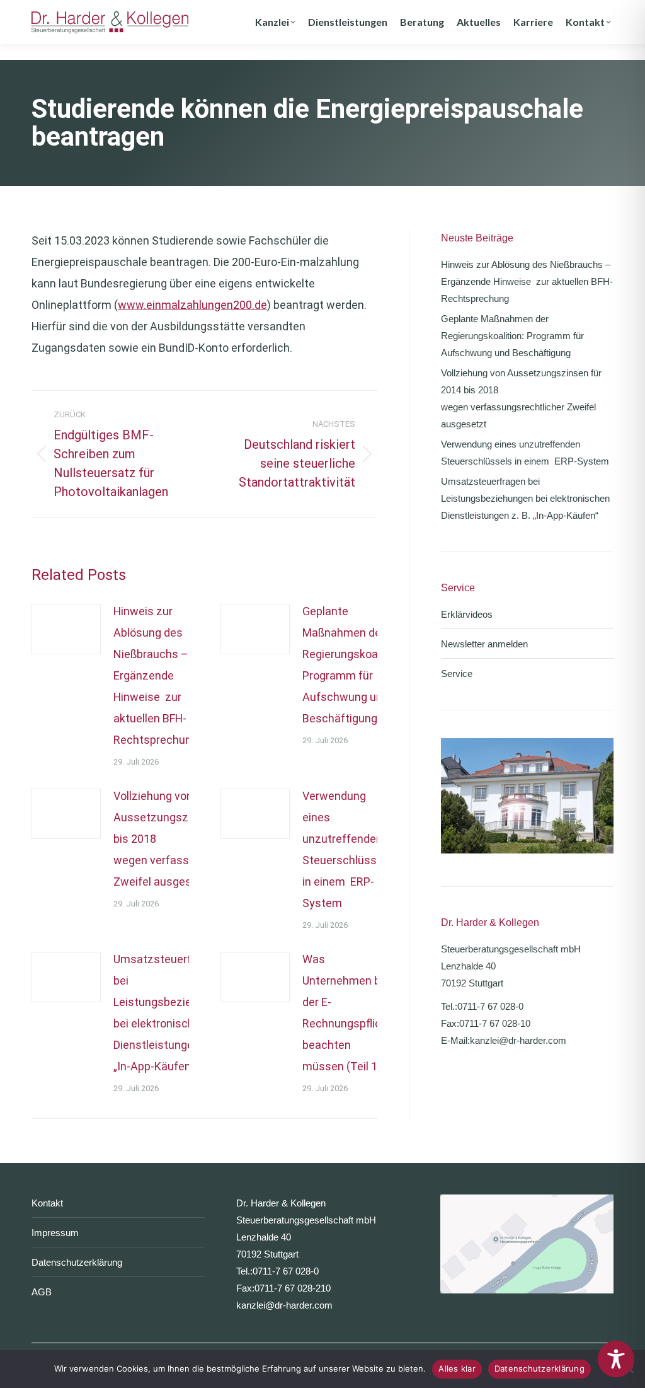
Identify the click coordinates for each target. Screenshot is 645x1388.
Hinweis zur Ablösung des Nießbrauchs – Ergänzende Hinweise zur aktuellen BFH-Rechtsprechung (155, 675)
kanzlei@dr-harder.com (518, 1040)
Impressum (55, 1232)
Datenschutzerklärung (76, 1262)
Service (456, 673)
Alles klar (457, 1368)
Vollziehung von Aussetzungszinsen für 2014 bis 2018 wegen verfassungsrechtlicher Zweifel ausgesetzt (521, 398)
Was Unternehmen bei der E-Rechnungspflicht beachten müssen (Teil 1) (347, 1012)
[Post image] (66, 629)
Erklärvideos (467, 614)
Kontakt (47, 1203)
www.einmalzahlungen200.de (192, 304)
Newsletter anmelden (484, 644)
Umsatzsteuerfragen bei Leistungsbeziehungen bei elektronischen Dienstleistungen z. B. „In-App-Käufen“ (171, 1012)
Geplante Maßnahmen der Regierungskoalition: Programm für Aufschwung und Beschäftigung (353, 664)
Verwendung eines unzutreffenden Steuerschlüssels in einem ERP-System (347, 849)
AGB (41, 1292)
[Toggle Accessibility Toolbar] (616, 1359)
